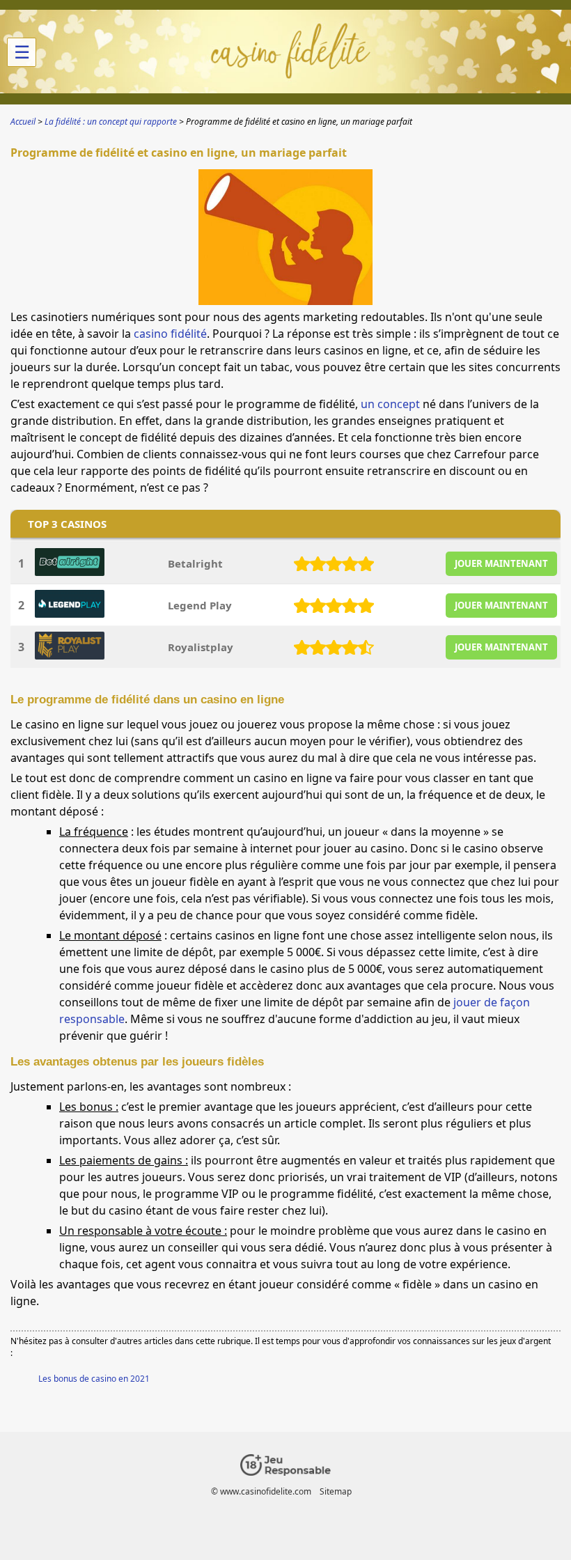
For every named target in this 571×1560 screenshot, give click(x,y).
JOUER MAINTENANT (501, 563)
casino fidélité (170, 333)
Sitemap (336, 1491)
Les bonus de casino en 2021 (94, 1378)
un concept (390, 404)
